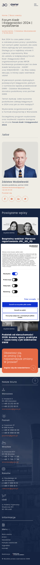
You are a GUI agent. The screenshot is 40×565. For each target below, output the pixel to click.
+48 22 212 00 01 (10, 406)
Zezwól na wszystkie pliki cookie (20, 304)
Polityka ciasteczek (9, 543)
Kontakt (5, 548)
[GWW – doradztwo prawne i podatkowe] (10, 5)
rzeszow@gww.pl (10, 488)
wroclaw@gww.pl (10, 462)
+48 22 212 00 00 (11, 403)
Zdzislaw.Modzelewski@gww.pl (13, 187)
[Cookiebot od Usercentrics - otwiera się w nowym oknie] (29, 246)
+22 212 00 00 (7, 190)
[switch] (15, 279)
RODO (4, 537)
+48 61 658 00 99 (11, 433)
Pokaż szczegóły (30, 299)
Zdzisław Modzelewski (25, 31)
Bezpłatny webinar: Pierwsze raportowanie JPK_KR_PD (20, 226)
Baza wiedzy (16, 15)
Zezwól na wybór (20, 310)
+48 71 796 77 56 (11, 459)
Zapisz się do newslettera (17, 368)
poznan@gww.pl (10, 435)
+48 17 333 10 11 (10, 486)
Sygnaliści (6, 545)
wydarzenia (7, 31)
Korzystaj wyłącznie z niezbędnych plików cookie (20, 316)
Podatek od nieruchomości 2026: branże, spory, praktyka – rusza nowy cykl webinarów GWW (20, 322)
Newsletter (6, 540)
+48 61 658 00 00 (11, 430)
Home (4, 15)
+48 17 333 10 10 (10, 483)
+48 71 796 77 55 (11, 456)
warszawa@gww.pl (11, 409)
